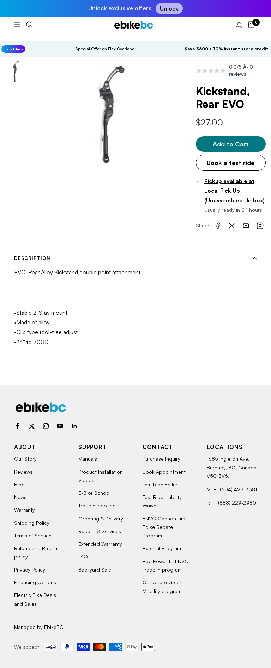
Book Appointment (164, 472)
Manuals (87, 459)
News (20, 497)
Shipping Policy (31, 523)
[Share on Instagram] (260, 225)
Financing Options (35, 582)
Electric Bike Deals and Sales (35, 599)
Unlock (169, 8)
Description (32, 258)
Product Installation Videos (100, 476)
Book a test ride (230, 163)
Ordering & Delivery (100, 519)
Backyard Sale (94, 570)
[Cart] (251, 24)
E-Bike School (94, 493)
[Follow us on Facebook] (17, 426)
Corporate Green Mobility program (162, 586)
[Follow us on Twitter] (31, 426)
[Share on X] (231, 225)
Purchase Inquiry (161, 459)
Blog (19, 484)
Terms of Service (33, 535)
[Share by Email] (246, 225)
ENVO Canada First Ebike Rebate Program (165, 527)
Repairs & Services (99, 531)
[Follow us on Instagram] (45, 426)
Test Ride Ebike (160, 484)
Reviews (23, 472)
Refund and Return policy (35, 552)
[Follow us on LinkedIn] (74, 426)
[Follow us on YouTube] (60, 426)
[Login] (239, 25)
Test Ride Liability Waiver (162, 501)
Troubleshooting (97, 505)
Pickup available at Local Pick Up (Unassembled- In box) (234, 190)
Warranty (24, 510)
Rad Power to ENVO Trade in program (166, 565)
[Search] (29, 24)
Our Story (25, 459)
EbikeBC (54, 627)
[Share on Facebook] (217, 225)
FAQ (83, 557)
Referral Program (162, 548)
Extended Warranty (100, 544)
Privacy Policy (29, 570)
